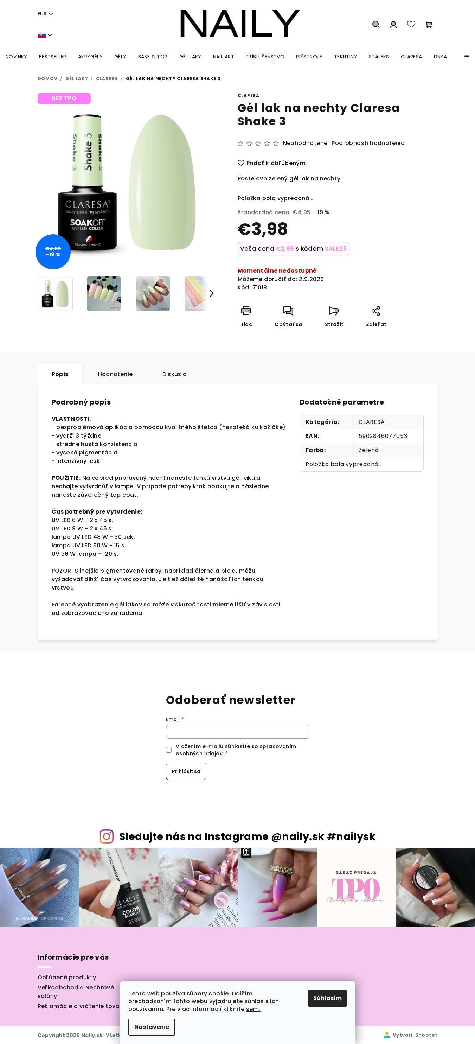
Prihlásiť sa (186, 771)
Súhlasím (327, 998)
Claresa (249, 95)
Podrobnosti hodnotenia (368, 143)
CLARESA (372, 422)
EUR (42, 13)
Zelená (369, 450)
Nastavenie (151, 1027)
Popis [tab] (60, 374)
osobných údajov (199, 753)
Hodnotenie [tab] (115, 374)
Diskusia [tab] (174, 374)
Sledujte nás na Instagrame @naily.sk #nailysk (247, 836)
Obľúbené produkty (67, 977)
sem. (253, 1009)
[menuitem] (16, 57)
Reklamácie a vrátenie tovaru (82, 1006)
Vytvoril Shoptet (415, 1034)
